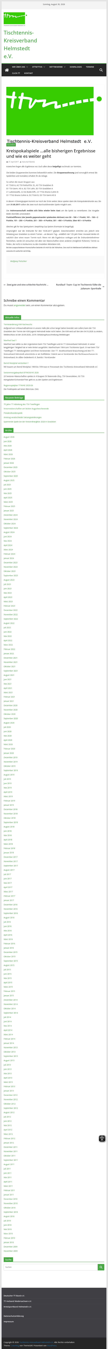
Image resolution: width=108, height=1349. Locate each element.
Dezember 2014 (10, 1000)
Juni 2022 (7, 632)
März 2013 (8, 1082)
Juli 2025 (7, 484)
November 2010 (11, 1203)
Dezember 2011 (10, 1147)
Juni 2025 (7, 489)
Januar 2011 (9, 1194)
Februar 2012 (9, 1138)
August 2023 (9, 580)
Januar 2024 (9, 558)
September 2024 (11, 528)
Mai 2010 (8, 1229)
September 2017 (11, 865)
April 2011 (8, 1181)
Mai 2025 (8, 493)
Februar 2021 (9, 696)
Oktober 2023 (9, 571)
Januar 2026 (9, 463)
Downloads (76, 67)
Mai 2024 (8, 541)
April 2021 (8, 688)
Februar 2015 (9, 991)
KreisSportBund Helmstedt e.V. (18, 1306)
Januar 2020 (9, 753)
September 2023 (11, 575)
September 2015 (11, 961)
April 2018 (8, 839)
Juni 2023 (7, 588)
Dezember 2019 (10, 757)
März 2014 (8, 1034)
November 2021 (11, 662)
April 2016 (8, 935)
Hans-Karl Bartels (28, 162)
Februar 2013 (9, 1086)
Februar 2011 (9, 1190)
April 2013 (8, 1077)
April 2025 (8, 497)
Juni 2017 (7, 878)
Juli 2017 (7, 874)
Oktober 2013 (9, 1052)
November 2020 (11, 709)
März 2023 (8, 601)
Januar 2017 (9, 900)
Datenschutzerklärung (14, 1316)
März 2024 (8, 549)
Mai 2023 (8, 593)
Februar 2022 (9, 649)
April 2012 (8, 1129)
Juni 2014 (7, 1021)
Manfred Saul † (10, 340)
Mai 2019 (8, 787)
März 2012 (8, 1134)
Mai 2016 (8, 930)
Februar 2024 (9, 554)
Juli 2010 (7, 1220)
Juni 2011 (7, 1173)
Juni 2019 (7, 783)
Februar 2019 (9, 800)
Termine (90, 67)
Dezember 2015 (10, 952)
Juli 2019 (7, 779)
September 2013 (11, 1056)
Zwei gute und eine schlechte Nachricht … (27, 284)
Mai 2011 (8, 1177)
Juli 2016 (7, 922)
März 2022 (8, 645)
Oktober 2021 (9, 666)
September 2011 (11, 1160)
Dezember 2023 (10, 562)
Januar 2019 (9, 805)
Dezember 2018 (10, 809)
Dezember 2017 (10, 857)
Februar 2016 (9, 943)
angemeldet (19, 305)
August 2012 (9, 1112)
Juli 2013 (7, 1065)
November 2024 (11, 519)
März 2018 (8, 844)
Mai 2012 (8, 1125)
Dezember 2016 (10, 904)
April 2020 (8, 740)
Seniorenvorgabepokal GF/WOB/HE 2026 (21, 372)
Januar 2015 (9, 995)
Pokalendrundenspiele (13, 413)
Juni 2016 (7, 926)
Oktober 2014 (9, 1008)
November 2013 (11, 1047)
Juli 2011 (7, 1168)
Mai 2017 (8, 883)
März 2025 (8, 502)
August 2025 (9, 480)
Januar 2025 (9, 510)
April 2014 (8, 1030)
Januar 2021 (9, 701)
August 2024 (9, 532)
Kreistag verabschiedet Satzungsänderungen (22, 417)
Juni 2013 (7, 1069)
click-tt (16, 73)
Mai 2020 (8, 735)
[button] (26, 67)
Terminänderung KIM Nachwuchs (18, 324)
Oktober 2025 (9, 471)
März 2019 (8, 796)
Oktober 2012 (9, 1103)
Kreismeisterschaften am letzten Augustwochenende (26, 408)
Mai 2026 (8, 445)
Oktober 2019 (9, 766)
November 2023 (11, 567)
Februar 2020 (9, 748)
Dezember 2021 (10, 658)
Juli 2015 (7, 969)
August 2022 (9, 623)
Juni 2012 (7, 1121)
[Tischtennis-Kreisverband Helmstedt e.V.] (7, 70)
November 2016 (11, 909)
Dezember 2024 (10, 515)
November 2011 (11, 1151)
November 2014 (11, 1004)
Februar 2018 (9, 848)
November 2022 (11, 614)
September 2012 (11, 1108)
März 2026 (8, 454)
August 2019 (9, 774)
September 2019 (11, 770)
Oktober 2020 (9, 714)
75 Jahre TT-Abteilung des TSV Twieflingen (22, 404)
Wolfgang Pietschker (18, 261)
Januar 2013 (9, 1090)
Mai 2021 (8, 684)
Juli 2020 (7, 727)
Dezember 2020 (10, 705)
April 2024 (8, 545)
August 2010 (9, 1216)
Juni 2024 (7, 536)
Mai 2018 (8, 835)
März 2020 (8, 744)
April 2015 (8, 982)
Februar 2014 (9, 1039)
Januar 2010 (9, 1242)
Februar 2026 (9, 458)
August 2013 (9, 1060)
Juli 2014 (7, 1017)
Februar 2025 (9, 506)
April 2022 (8, 640)
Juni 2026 (7, 441)
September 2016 (11, 913)
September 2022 (11, 619)
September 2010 (11, 1212)
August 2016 (9, 917)
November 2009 (11, 1251)
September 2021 (11, 671)
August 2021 (9, 675)
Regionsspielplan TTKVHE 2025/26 (18, 385)
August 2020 (9, 722)
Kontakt (28, 73)
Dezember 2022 (10, 610)
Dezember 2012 (10, 1095)
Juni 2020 (7, 731)
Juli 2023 (7, 584)
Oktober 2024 (9, 523)
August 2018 (9, 826)
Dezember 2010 (10, 1199)
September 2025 (11, 476)
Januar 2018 (9, 852)
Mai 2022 (8, 636)
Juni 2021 (7, 679)
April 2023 (8, 597)
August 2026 (9, 437)
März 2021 (8, 692)
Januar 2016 (9, 948)
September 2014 (11, 1013)
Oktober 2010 (9, 1207)
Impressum (9, 1321)
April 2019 (8, 792)
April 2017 (8, 887)
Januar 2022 (9, 653)
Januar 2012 (9, 1142)
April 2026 (8, 450)
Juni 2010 (7, 1225)
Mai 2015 (8, 978)
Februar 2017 (9, 896)
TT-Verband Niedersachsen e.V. (18, 1301)
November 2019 (11, 761)
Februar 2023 (9, 606)
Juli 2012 (7, 1116)
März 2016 (8, 939)
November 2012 (11, 1099)
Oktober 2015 (9, 956)
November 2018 (11, 813)
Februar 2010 (9, 1238)
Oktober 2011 (9, 1155)
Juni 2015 (7, 974)
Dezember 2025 (10, 467)
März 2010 (8, 1233)
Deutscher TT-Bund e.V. (14, 1295)
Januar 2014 (9, 1043)
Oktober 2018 (9, 818)
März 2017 (8, 891)
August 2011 (9, 1164)
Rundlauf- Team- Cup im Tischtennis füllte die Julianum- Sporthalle (78, 286)
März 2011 (8, 1186)
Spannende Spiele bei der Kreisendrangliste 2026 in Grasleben (30, 421)
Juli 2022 (7, 627)
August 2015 (9, 965)
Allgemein (11, 145)
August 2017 (9, 870)
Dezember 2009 (10, 1246)
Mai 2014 (8, 1026)
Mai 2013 (8, 1073)
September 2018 (11, 822)
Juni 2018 (7, 831)
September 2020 (11, 718)
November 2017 (11, 861)
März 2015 (8, 987)
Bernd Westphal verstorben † (16, 363)
